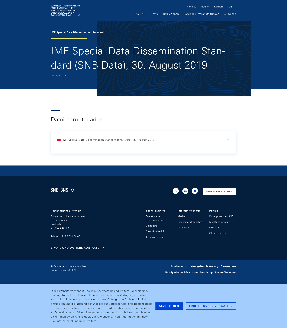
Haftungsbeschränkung (203, 266)
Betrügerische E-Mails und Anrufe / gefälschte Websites (200, 272)
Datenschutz (228, 266)
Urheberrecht (178, 266)
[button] (232, 7)
